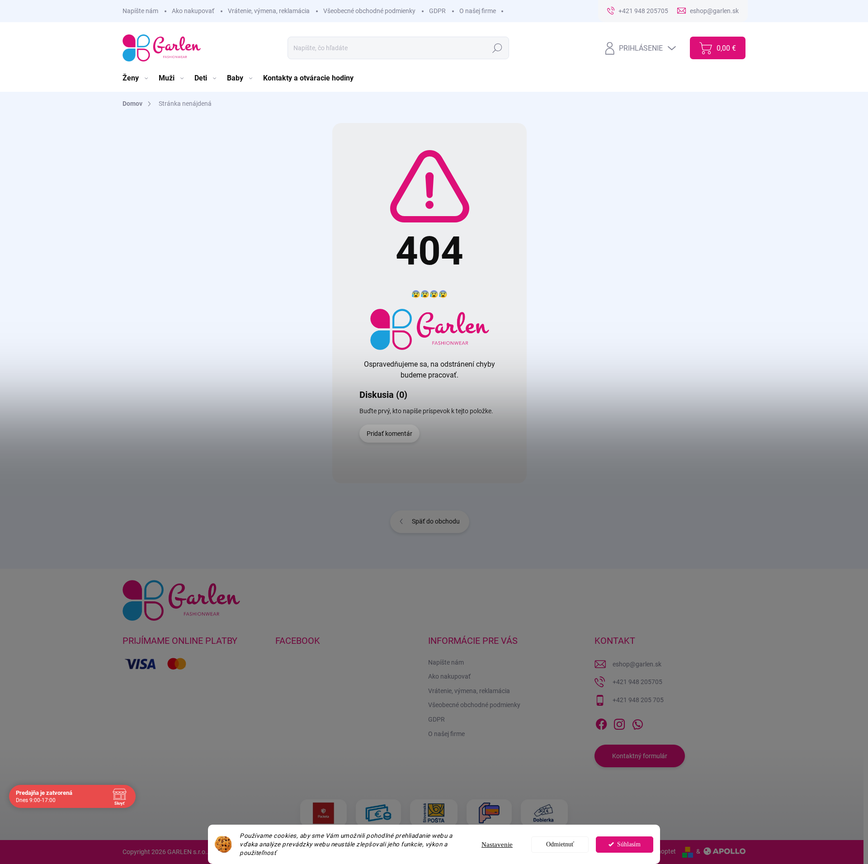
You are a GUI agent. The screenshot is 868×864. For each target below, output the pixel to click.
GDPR (437, 10)
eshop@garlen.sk (637, 664)
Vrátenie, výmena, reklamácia (269, 10)
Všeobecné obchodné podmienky (369, 10)
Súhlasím (629, 844)
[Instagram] (619, 722)
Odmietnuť (560, 844)
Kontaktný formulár (639, 756)
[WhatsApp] (637, 722)
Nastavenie (497, 844)
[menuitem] (136, 78)
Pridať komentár (389, 433)
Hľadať (497, 48)
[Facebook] (601, 722)
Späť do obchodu (436, 521)
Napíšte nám (140, 10)
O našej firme (477, 10)
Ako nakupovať (193, 10)
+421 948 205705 (637, 681)
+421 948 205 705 (638, 699)
